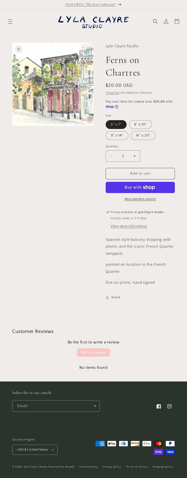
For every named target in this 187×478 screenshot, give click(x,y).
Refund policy (88, 466)
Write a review (93, 352)
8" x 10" (140, 125)
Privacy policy (112, 466)
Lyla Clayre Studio (35, 466)
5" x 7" (116, 125)
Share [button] (116, 297)
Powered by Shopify (61, 466)
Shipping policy (163, 466)
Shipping (112, 92)
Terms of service (137, 466)
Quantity (112, 146)
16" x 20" (143, 135)
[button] (10, 21)
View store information (129, 226)
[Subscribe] (94, 406)
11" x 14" (117, 135)
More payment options (140, 199)
